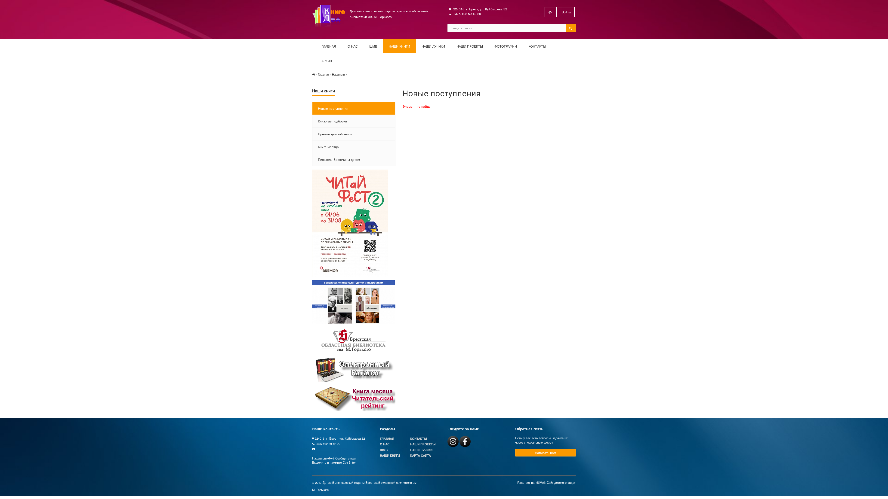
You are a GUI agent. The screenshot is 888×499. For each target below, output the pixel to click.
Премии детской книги (335, 134)
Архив (326, 61)
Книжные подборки (332, 121)
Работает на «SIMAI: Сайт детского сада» (546, 483)
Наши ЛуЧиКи (433, 46)
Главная (328, 46)
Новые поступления (333, 108)
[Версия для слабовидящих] (551, 12)
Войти (566, 12)
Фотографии (505, 46)
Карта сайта (420, 455)
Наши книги (399, 46)
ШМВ (373, 46)
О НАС (353, 46)
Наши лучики (421, 450)
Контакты (537, 46)
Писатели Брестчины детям (339, 159)
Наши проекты (469, 46)
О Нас (384, 444)
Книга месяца (328, 146)
